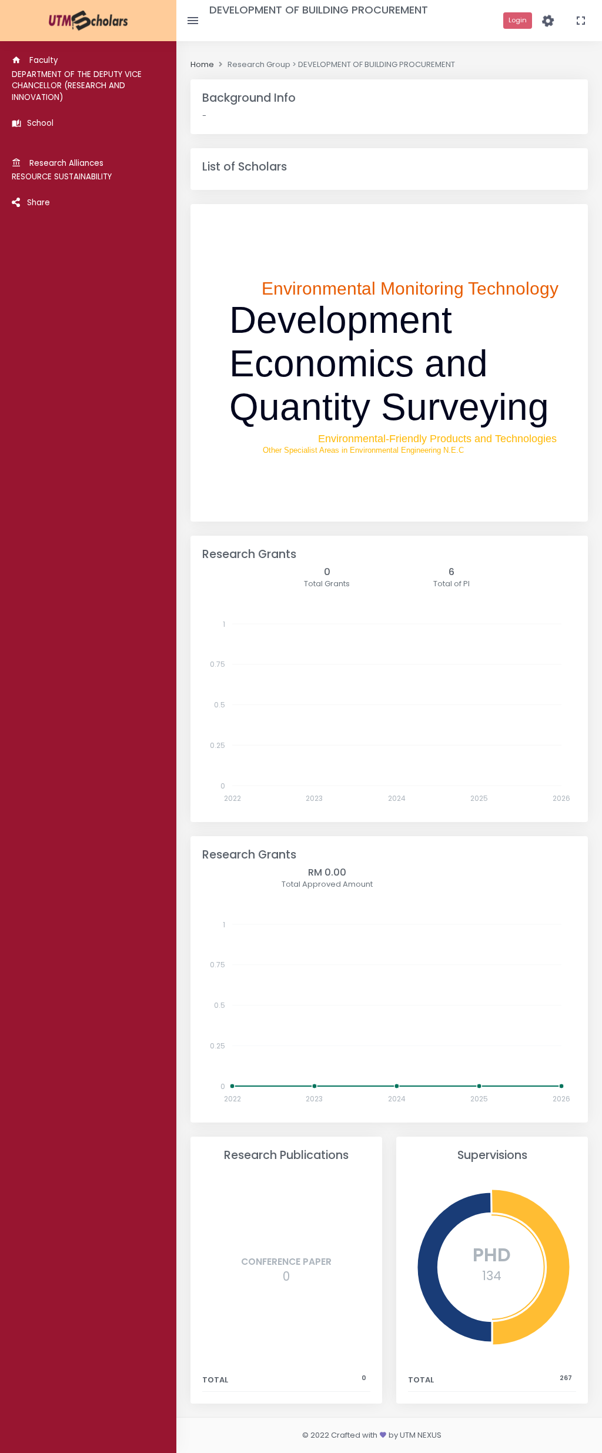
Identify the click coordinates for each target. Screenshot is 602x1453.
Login (518, 20)
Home (202, 64)
